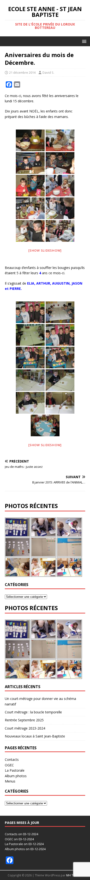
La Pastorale (14, 770)
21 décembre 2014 (22, 72)
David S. (48, 72)
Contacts (12, 759)
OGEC (9, 765)
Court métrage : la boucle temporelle (33, 712)
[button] (83, 41)
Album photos (16, 776)
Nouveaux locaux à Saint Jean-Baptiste (35, 736)
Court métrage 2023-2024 (25, 728)
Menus (10, 781)
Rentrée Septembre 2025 (24, 720)
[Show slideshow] (45, 250)
